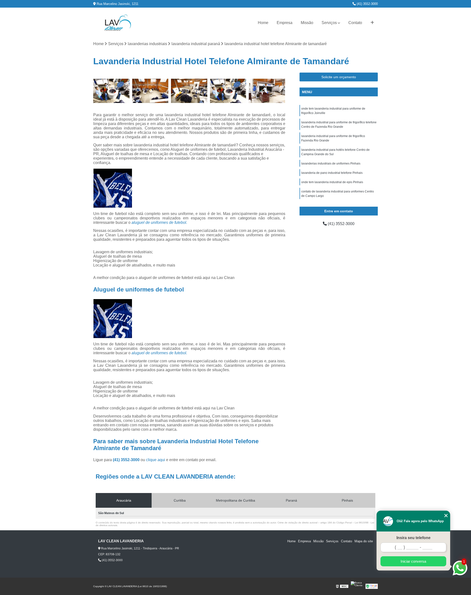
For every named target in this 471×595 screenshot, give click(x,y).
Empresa (284, 23)
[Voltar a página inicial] (117, 22)
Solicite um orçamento (338, 77)
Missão (307, 23)
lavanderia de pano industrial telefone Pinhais (332, 173)
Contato (355, 23)
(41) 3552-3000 (367, 4)
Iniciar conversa (413, 561)
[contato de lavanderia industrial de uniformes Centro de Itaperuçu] (111, 91)
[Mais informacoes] (372, 23)
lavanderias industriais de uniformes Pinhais (330, 163)
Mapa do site (363, 541)
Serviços (329, 23)
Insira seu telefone (413, 538)
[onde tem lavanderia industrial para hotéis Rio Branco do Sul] (228, 91)
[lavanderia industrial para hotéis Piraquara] (267, 91)
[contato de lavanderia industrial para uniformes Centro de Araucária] (189, 91)
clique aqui (155, 460)
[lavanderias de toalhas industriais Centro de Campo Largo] (150, 91)
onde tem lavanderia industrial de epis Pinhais (332, 182)
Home (263, 23)
